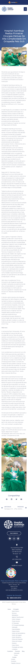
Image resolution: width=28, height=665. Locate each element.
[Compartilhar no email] (21, 499)
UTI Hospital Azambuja (18, 625)
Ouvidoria (13, 661)
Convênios (10, 651)
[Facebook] (10, 538)
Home (9, 609)
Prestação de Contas (17, 647)
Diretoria (14, 643)
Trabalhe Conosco (15, 663)
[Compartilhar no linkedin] (11, 499)
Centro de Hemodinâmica (18, 633)
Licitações (14, 649)
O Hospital (16, 609)
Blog (23, 651)
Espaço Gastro (16, 631)
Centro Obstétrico (16, 637)
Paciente (17, 651)
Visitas (16, 655)
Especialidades (16, 629)
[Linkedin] (18, 538)
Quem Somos (15, 611)
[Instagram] (14, 538)
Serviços (14, 613)
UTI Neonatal (15, 623)
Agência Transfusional (17, 617)
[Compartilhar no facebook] (6, 499)
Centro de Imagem (17, 635)
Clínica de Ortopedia (17, 639)
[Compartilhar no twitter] (16, 499)
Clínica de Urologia (17, 641)
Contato (14, 657)
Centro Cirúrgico (16, 619)
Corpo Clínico (15, 645)
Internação (14, 627)
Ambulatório (15, 615)
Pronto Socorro (16, 621)
